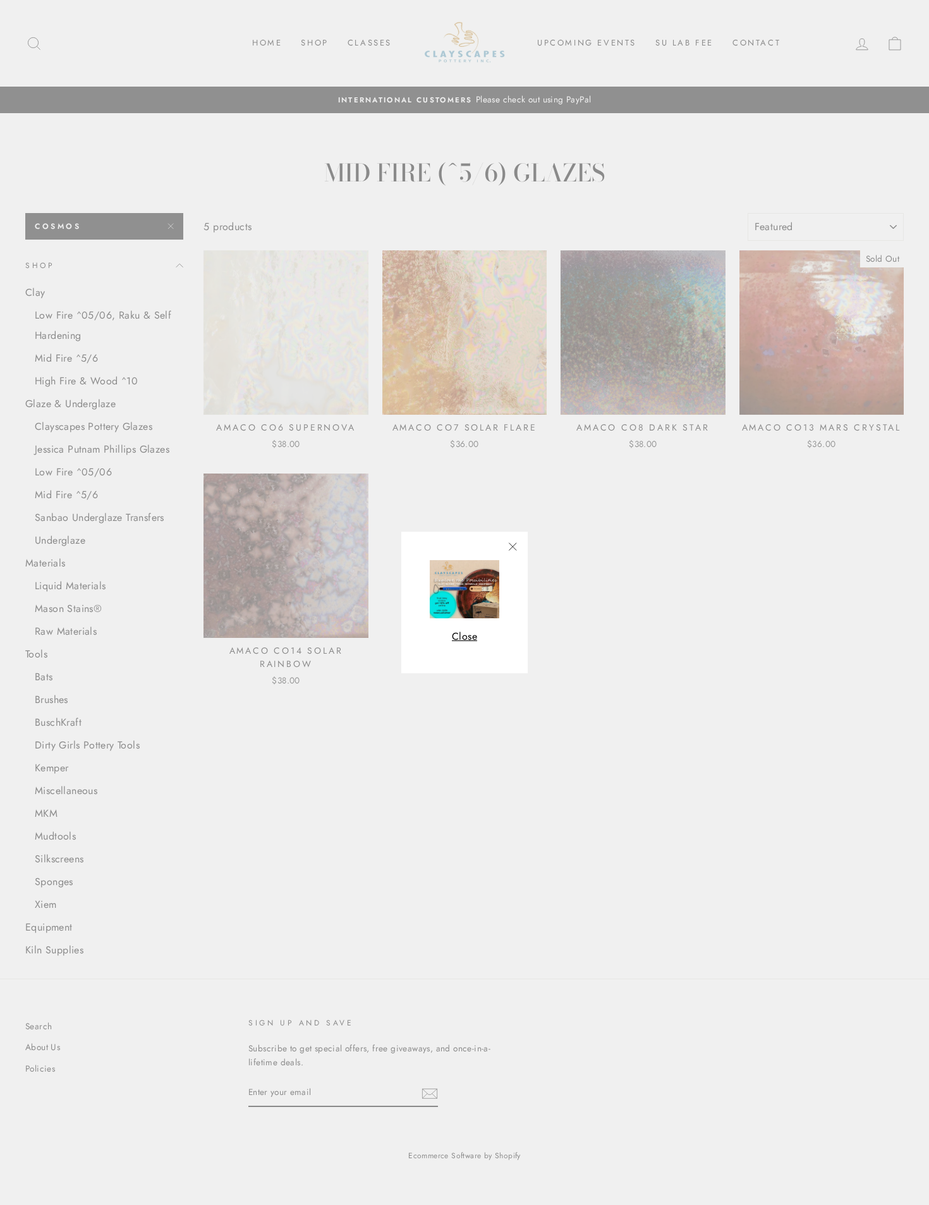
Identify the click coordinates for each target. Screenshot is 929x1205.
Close (464, 636)
